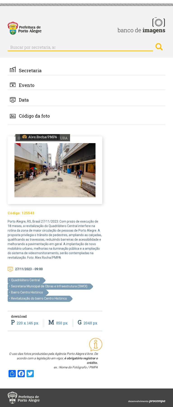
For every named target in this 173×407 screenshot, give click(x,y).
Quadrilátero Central (25, 280)
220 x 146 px (25, 323)
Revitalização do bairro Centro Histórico (39, 298)
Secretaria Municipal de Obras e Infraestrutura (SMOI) (49, 286)
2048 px (88, 323)
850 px (58, 323)
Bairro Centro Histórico (27, 292)
